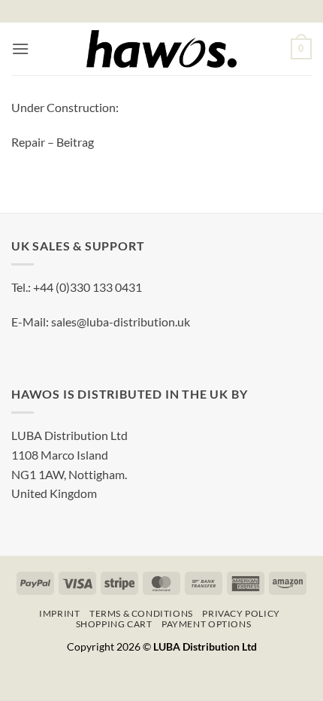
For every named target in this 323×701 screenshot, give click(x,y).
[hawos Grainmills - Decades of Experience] (161, 49)
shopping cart (114, 624)
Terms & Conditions (141, 613)
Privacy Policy (241, 613)
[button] (20, 48)
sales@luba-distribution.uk (120, 321)
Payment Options (206, 624)
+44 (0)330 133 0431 (87, 287)
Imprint (59, 613)
